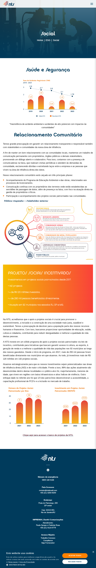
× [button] (93, 552)
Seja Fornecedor (48, 543)
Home (40, 40)
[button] (33, 564)
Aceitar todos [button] (75, 555)
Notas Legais (13, 562)
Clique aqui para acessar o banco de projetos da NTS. (48, 435)
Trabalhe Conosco (48, 538)
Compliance (48, 540)
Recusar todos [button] (75, 562)
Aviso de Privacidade (27, 562)
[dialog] (48, 558)
